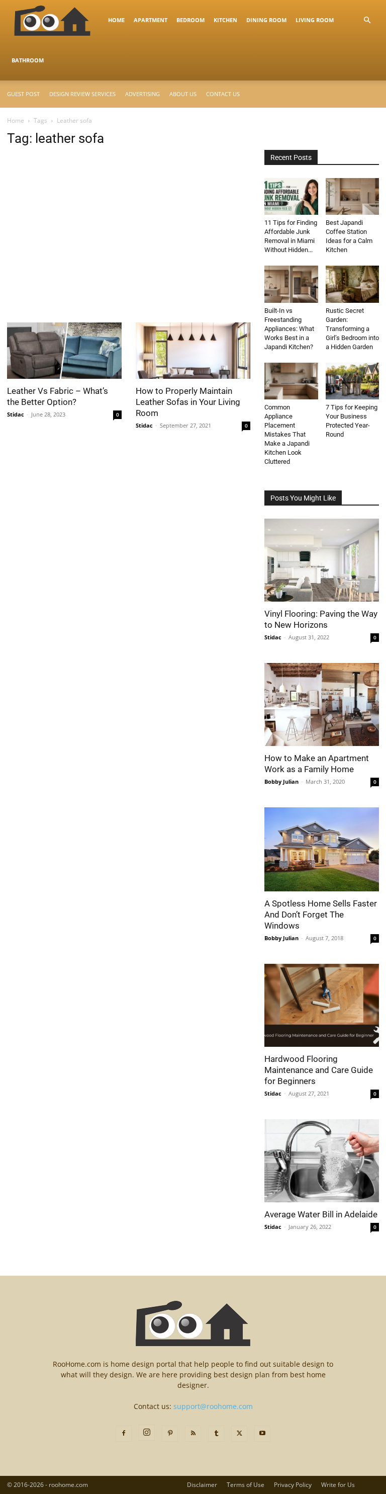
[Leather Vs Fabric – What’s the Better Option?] (64, 350)
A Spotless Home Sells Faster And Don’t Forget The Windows (320, 914)
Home (116, 20)
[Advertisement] (128, 248)
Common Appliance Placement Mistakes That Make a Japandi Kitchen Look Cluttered (287, 434)
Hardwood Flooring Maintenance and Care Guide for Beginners (318, 1070)
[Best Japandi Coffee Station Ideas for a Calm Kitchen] (352, 196)
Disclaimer (202, 1484)
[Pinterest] (170, 1434)
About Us (183, 94)
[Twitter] (239, 1434)
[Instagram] (147, 1433)
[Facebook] (124, 1434)
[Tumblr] (216, 1434)
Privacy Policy (293, 1484)
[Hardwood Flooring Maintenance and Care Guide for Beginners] (321, 1005)
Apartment (150, 20)
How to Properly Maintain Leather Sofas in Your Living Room (188, 402)
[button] (367, 20)
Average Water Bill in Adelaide (320, 1214)
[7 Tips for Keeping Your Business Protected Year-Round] (352, 381)
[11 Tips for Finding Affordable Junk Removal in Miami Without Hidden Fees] (291, 196)
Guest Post (23, 94)
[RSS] (193, 1434)
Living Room (315, 20)
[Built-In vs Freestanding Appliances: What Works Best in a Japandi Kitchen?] (291, 284)
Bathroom (28, 60)
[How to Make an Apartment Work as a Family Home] (321, 704)
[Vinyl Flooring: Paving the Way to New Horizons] (321, 560)
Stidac (15, 414)
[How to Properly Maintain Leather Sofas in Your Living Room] (193, 350)
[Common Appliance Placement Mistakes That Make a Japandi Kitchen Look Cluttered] (291, 381)
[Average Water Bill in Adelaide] (321, 1160)
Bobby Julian (281, 781)
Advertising (142, 94)
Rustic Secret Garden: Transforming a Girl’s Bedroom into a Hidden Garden (352, 329)
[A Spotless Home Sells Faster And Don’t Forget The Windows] (321, 849)
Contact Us (223, 94)
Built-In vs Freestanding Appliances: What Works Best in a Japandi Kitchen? (289, 329)
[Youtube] (262, 1434)
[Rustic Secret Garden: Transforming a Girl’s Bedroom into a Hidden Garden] (352, 284)
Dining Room (266, 20)
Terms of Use (245, 1484)
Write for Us (338, 1484)
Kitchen (225, 20)
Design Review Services (82, 94)
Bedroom (190, 20)
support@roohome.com (213, 1406)
